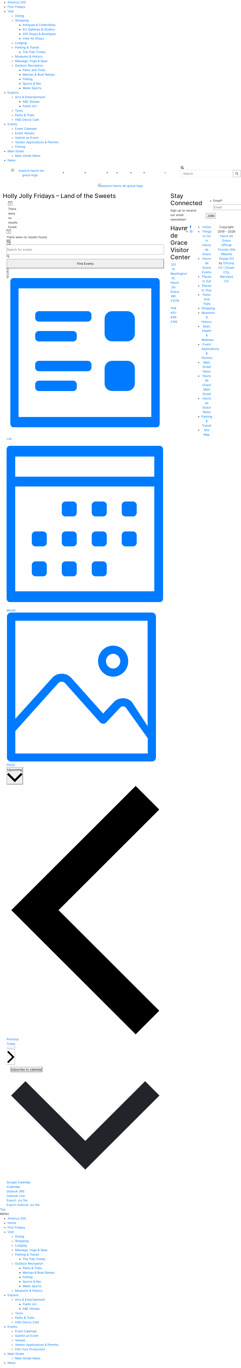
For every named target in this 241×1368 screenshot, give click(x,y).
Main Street (16, 151)
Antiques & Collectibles (39, 25)
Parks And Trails (207, 299)
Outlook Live (16, 1196)
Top (2, 1209)
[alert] (9, 215)
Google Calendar (19, 1182)
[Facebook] (190, 227)
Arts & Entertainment (30, 97)
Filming (20, 147)
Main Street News (27, 156)
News (11, 160)
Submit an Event (26, 138)
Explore (13, 92)
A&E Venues (31, 101)
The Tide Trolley (34, 52)
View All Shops (33, 38)
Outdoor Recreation (29, 65)
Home (206, 227)
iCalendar (13, 1187)
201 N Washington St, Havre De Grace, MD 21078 (178, 283)
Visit (11, 11)
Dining (19, 16)
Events (12, 124)
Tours (19, 110)
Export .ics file (17, 1200)
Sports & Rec (32, 83)
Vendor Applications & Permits (36, 142)
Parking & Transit (27, 47)
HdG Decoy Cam (27, 119)
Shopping (22, 20)
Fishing (28, 79)
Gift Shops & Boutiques (39, 34)
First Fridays (16, 7)
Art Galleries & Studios (39, 29)
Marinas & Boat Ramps (39, 74)
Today (11, 1044)
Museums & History (29, 56)
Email (218, 200)
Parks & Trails (24, 115)
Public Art (30, 106)
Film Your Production (30, 1349)
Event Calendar (26, 128)
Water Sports (32, 88)
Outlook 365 (15, 1191)
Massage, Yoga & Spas (31, 61)
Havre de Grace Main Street (206, 385)
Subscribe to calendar (26, 1069)
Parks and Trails (34, 70)
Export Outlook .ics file (23, 1205)
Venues (20, 1340)
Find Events (85, 263)
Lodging (21, 43)
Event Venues (24, 133)
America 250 (17, 2)
